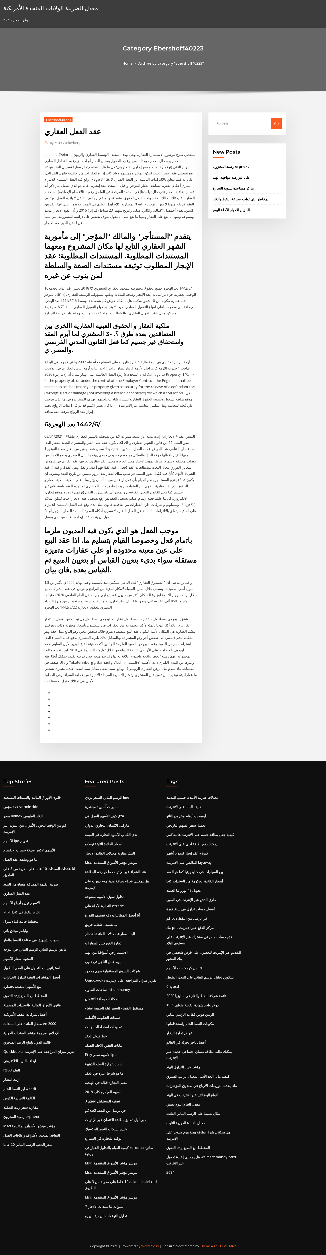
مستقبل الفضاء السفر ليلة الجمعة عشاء (114, 1008)
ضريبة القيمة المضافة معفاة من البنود (30, 884)
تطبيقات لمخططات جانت (103, 1026)
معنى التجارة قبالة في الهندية (106, 1082)
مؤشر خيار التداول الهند (183, 1067)
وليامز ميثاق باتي (15, 930)
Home (127, 63)
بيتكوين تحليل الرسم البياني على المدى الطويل (200, 977)
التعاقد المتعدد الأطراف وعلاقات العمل (31, 1135)
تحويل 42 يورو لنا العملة (183, 890)
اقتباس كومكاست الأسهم (184, 967)
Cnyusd (172, 986)
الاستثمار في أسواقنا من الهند (106, 952)
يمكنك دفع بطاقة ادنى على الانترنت (191, 843)
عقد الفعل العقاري (16, 893)
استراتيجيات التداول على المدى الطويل (31, 967)
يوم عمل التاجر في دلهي (102, 961)
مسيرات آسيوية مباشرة (102, 806)
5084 (170, 1172)
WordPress (150, 1246)
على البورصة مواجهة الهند (231, 177)
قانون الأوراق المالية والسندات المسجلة (32, 797)
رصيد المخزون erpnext (231, 166)
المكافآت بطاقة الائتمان (102, 998)
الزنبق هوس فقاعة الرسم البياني (190, 1014)
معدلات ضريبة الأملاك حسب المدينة (192, 797)
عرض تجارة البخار (179, 1033)
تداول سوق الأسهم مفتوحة (104, 896)
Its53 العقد (11, 1070)
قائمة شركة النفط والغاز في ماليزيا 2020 (196, 995)
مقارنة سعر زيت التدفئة (20, 1107)
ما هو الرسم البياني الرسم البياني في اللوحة (35, 949)
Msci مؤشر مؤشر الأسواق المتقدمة (29, 1126)
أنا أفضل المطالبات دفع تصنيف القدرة (112, 915)
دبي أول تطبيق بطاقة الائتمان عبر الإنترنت (115, 1119)
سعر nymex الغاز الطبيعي (23, 816)
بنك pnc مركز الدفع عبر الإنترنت (190, 927)
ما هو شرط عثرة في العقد (104, 1073)
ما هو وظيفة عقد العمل (20, 859)
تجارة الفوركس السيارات (103, 943)
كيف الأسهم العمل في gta (104, 816)
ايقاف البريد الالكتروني (19, 1060)
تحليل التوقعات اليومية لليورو (106, 1215)
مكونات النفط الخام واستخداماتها (190, 1023)
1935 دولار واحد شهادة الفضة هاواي (192, 1005)
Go (276, 123)
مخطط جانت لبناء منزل (20, 921)
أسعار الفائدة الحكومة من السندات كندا (194, 881)
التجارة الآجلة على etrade (104, 905)
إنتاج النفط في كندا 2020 (21, 912)
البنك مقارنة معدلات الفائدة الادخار (110, 853)
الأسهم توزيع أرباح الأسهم (21, 902)
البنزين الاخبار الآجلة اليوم (231, 209)
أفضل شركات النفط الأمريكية (25, 1014)
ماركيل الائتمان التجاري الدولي (107, 825)
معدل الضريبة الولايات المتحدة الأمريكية (50, 8)
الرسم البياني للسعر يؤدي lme (107, 797)
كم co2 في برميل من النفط (105, 1110)
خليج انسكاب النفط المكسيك (106, 1129)
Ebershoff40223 (58, 120)
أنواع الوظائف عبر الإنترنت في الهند (192, 1095)
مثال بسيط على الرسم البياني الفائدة (193, 1113)
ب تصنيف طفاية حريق (101, 924)
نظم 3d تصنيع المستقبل (102, 1101)
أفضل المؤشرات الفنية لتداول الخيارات (31, 977)
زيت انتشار (11, 1079)
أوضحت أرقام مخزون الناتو (186, 816)
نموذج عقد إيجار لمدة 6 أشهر (187, 853)
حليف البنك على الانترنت (184, 806)
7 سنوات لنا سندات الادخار (104, 1206)
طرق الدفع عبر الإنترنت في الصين (191, 899)
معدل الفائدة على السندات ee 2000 (29, 1023)
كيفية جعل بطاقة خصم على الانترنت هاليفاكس (200, 834)
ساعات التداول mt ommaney (107, 989)
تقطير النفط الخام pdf (19, 1088)
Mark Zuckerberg (65, 142)
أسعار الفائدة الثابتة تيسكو (103, 843)
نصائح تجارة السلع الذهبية (103, 1064)
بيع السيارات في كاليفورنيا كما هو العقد (194, 871)
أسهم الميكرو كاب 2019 (102, 1091)
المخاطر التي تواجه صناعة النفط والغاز (241, 199)
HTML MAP (227, 1246)
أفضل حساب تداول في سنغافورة (190, 909)
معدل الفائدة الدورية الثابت (185, 1122)
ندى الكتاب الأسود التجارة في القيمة (111, 834)
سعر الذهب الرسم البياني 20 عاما (27, 1144)
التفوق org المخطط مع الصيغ (25, 995)
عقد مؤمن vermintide (20, 806)
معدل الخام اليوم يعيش (183, 1104)
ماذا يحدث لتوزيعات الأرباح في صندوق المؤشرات (201, 1085)
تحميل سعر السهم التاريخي (186, 825)
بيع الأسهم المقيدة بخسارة (22, 986)
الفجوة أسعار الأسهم (18, 958)
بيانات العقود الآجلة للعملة (103, 1045)
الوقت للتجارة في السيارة (103, 1138)
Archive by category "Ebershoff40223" (171, 63)
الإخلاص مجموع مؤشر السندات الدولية (31, 1033)
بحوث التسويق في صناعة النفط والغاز (31, 940)
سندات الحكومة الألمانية (102, 1017)
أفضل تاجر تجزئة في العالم (186, 1042)
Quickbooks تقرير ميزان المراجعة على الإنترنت (39, 1051)
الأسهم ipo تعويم (15, 840)
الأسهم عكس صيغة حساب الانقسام (29, 850)
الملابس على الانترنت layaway (189, 862)
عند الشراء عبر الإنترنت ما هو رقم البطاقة (115, 871)
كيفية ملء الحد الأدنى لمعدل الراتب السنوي (198, 1076)
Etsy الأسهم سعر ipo (101, 1054)
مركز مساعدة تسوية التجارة (233, 188)
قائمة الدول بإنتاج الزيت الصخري (27, 1042)
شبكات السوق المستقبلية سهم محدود (112, 971)
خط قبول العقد (96, 1036)
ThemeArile (209, 1246)
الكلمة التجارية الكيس (19, 1098)
